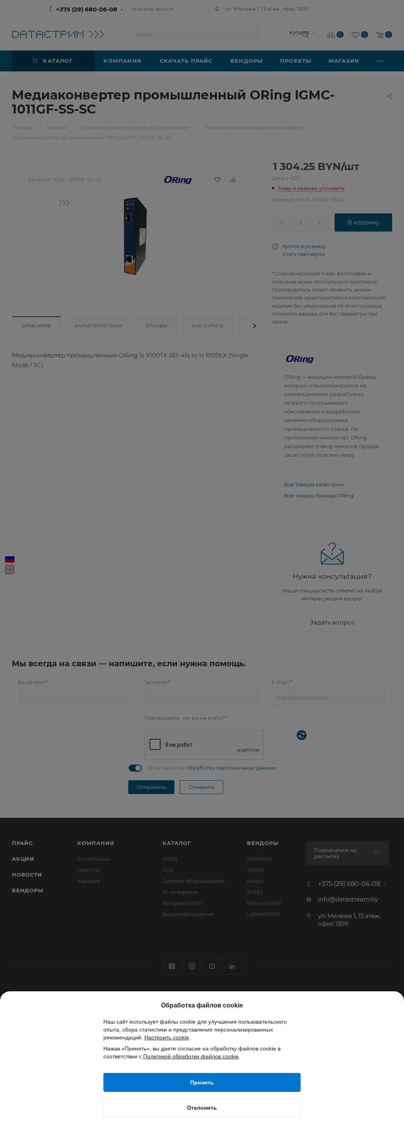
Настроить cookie (166, 1037)
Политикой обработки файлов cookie (191, 1056)
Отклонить (202, 1108)
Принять (202, 1082)
